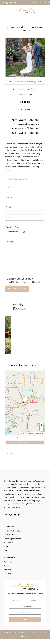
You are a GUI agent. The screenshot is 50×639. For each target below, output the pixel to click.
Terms (28, 636)
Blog (6, 546)
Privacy (22, 636)
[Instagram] (28, 102)
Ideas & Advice (10, 535)
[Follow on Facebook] (3, 3)
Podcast (7, 570)
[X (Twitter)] (24, 102)
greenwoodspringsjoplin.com (25, 89)
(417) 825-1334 (25, 94)
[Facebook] (21, 102)
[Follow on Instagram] (7, 3)
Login (46, 2)
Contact (7, 573)
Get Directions (19, 443)
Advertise (36, 2)
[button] (41, 425)
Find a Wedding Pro (12, 531)
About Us (8, 562)
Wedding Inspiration (12, 538)
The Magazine (10, 542)
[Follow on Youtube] (11, 3)
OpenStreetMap (32, 433)
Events (6, 550)
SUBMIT (25, 619)
